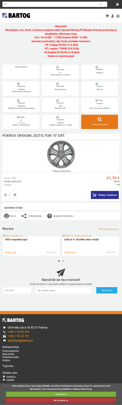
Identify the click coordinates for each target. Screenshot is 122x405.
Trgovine (7, 366)
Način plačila (8, 354)
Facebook (11, 376)
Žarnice (99, 89)
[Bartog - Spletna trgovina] (16, 20)
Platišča (99, 73)
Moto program (21, 67)
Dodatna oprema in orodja (60, 125)
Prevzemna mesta (10, 357)
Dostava (6, 360)
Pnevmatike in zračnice (60, 75)
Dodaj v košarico (107, 194)
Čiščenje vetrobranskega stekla (21, 108)
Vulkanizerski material (21, 91)
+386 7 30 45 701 (18, 336)
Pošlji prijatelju (35, 216)
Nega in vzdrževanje (21, 125)
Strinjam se (61, 394)
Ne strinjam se (61, 400)
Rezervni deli (60, 108)
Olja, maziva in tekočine (99, 108)
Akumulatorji (60, 89)
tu (91, 389)
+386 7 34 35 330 (18, 331)
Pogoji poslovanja (10, 350)
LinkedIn (10, 380)
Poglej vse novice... (111, 229)
